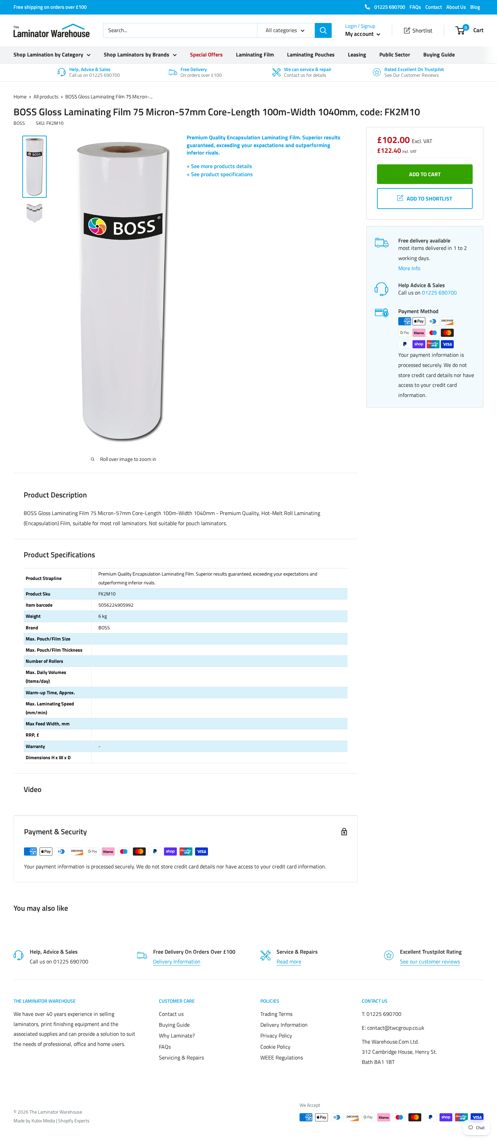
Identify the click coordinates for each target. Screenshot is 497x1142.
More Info (409, 268)
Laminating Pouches (311, 54)
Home (20, 96)
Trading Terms (276, 1014)
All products (45, 96)
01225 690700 (389, 7)
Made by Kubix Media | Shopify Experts (52, 1120)
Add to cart (425, 174)
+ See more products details (219, 166)
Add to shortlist (429, 198)
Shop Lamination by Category (48, 54)
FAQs (415, 7)
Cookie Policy (275, 1047)
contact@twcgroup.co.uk (395, 1028)
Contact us (171, 1014)
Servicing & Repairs (181, 1057)
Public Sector (394, 54)
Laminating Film (255, 54)
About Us (456, 7)
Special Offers (206, 54)
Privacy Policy (276, 1035)
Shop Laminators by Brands (136, 54)
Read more (289, 961)
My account (360, 33)
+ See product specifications (220, 174)
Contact (433, 7)
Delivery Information (176, 961)
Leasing (357, 54)
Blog (475, 7)
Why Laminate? (177, 1035)
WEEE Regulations (281, 1057)
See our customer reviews (430, 961)
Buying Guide (439, 54)
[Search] (323, 30)
